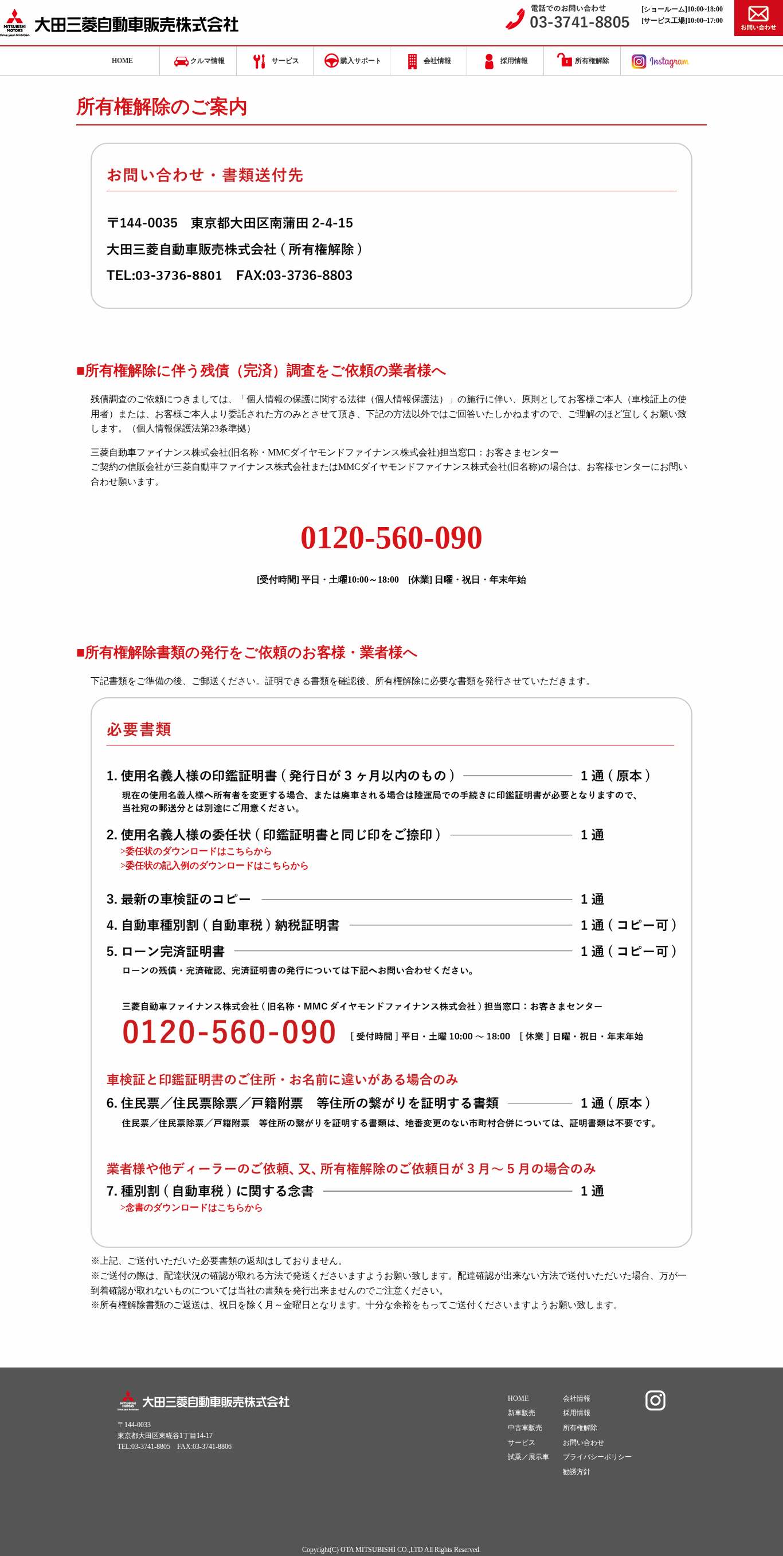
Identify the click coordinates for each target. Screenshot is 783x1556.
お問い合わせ (583, 1443)
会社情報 (434, 61)
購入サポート (360, 61)
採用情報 (511, 61)
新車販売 (521, 1413)
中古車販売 (525, 1428)
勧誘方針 (576, 1472)
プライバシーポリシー (597, 1457)
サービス (282, 61)
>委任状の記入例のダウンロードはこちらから (214, 865)
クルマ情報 (207, 61)
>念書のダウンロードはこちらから (191, 1207)
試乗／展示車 (528, 1457)
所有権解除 (591, 61)
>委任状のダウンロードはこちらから (196, 851)
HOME (122, 61)
